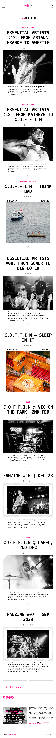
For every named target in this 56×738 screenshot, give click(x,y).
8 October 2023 (29, 625)
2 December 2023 (29, 553)
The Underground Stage (11, 734)
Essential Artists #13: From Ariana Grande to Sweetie (28, 37)
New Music (23, 181)
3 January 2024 (29, 481)
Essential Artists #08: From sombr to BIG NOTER (28, 263)
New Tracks (32, 181)
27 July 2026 (29, 125)
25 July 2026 (29, 197)
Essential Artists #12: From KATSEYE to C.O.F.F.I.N (28, 114)
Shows (28, 401)
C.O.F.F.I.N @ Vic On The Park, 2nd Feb (28, 410)
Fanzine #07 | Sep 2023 (28, 617)
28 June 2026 (28, 273)
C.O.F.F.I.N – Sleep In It (28, 338)
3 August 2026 (29, 48)
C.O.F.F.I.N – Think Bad (28, 189)
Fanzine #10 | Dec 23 (28, 475)
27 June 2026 (28, 345)
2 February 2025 (29, 417)
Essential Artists (28, 27)
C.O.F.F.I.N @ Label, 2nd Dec (28, 545)
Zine (28, 470)
